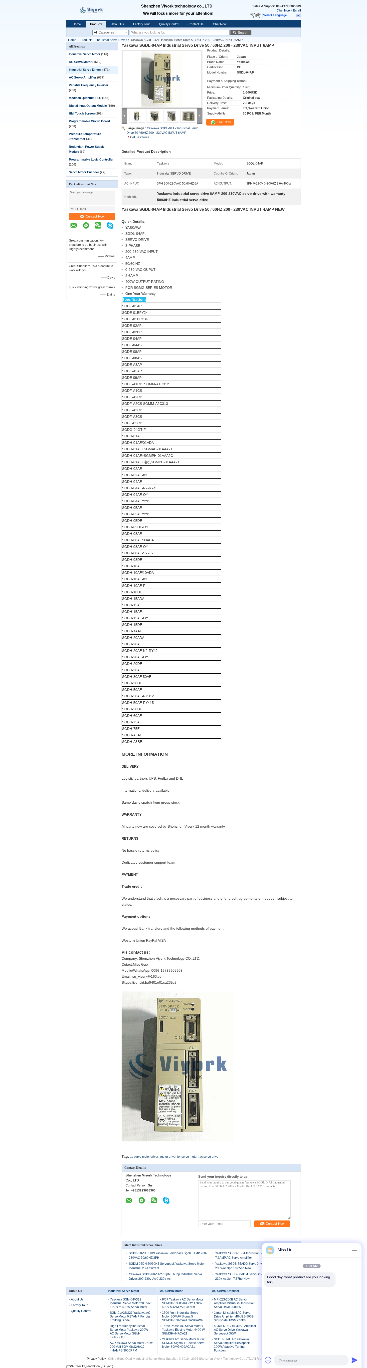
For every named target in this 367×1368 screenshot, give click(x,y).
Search (243, 33)
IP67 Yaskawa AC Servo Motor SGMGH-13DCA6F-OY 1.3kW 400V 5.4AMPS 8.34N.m (182, 1303)
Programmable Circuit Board (89, 121)
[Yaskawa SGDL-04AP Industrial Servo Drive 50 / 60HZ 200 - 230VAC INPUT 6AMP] (162, 79)
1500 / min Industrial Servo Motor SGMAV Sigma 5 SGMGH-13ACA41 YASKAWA (182, 1316)
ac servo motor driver (144, 1156)
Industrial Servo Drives (111, 40)
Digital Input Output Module (88, 106)
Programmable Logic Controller (91, 159)
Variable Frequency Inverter (88, 85)
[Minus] (355, 1250)
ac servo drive (208, 1156)
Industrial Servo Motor (84, 54)
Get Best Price (139, 137)
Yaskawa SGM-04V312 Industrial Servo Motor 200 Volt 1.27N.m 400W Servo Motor (130, 1303)
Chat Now (283, 10)
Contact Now (95, 216)
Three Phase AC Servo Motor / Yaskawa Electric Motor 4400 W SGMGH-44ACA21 (183, 1329)
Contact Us (195, 24)
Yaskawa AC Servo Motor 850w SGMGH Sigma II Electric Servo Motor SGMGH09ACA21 (183, 1342)
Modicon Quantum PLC (85, 98)
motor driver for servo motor (178, 1156)
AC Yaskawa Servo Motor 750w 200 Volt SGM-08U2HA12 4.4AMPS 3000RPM (131, 1346)
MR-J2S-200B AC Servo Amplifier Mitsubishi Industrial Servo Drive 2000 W (234, 1303)
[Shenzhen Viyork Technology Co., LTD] (298, 15)
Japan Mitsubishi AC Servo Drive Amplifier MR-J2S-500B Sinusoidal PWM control (234, 1316)
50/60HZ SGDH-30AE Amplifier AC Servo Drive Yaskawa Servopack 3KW (235, 1329)
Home (77, 24)
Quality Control (169, 24)
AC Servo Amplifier (82, 77)
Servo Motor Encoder (84, 172)
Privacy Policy (96, 1358)
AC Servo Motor (80, 62)
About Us (117, 24)
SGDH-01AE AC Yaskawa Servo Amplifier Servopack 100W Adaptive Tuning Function (232, 1344)
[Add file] (268, 1359)
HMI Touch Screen (82, 113)
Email (297, 10)
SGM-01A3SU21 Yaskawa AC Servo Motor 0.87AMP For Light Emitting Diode (131, 1316)
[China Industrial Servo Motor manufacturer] (96, 10)
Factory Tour (141, 24)
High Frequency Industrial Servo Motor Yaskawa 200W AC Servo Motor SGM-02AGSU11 (129, 1331)
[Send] (355, 1359)
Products (96, 24)
